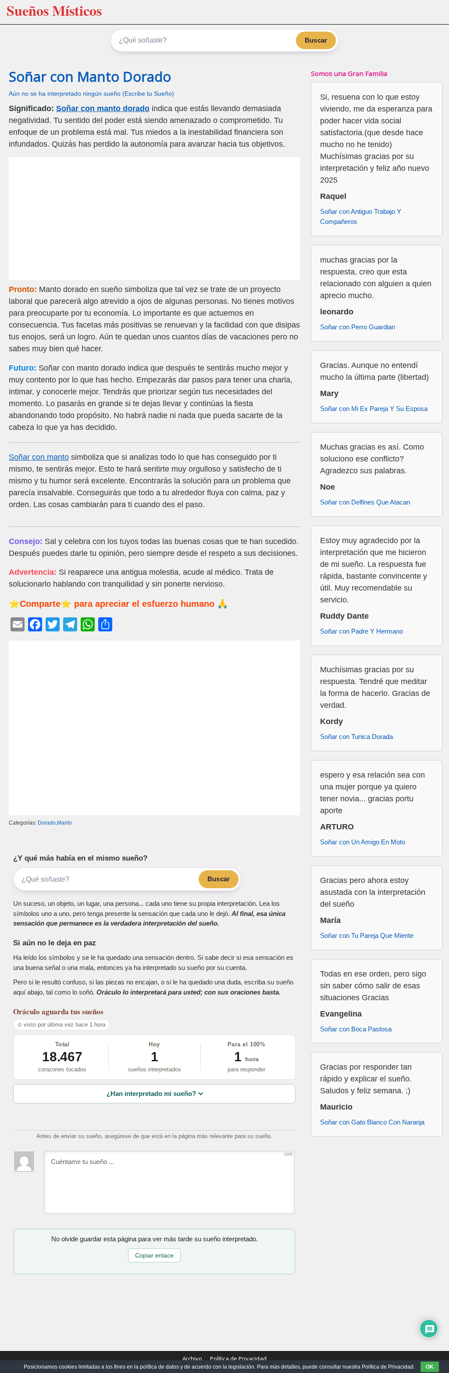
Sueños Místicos (54, 10)
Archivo (192, 1358)
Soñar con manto (39, 457)
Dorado (47, 823)
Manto (64, 823)
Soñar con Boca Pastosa (356, 1029)
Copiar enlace (154, 1255)
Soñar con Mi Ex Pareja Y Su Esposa (374, 408)
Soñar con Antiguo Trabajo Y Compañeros (360, 216)
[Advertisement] (154, 218)
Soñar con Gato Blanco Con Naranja (372, 1122)
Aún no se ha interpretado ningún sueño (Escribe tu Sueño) (91, 93)
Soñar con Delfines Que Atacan (365, 502)
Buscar (316, 40)
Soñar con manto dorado (103, 108)
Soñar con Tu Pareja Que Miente (366, 935)
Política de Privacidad (238, 1358)
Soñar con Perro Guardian (357, 327)
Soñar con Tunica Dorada (356, 736)
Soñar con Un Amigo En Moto (362, 842)
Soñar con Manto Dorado (90, 76)
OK (430, 1367)
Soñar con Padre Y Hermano (361, 631)
